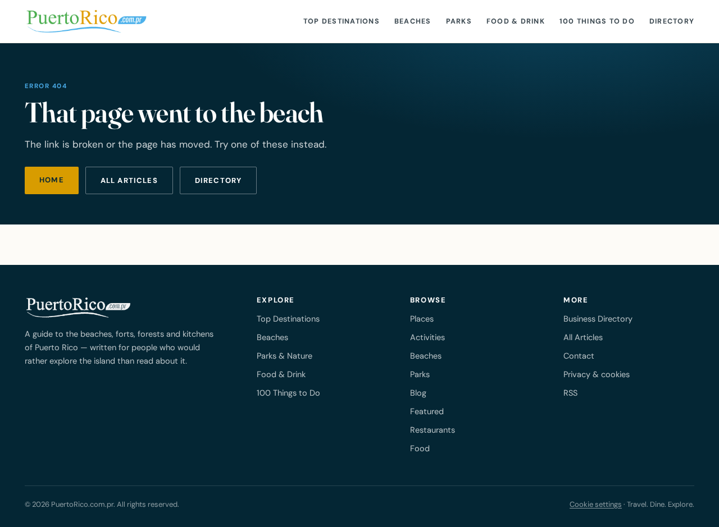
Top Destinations (341, 21)
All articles (129, 180)
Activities (427, 337)
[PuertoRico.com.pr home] (86, 21)
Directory (671, 21)
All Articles (583, 337)
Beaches (412, 21)
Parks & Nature (284, 356)
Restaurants (432, 430)
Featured (427, 411)
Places (422, 319)
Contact (578, 356)
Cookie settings (596, 504)
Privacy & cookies (596, 374)
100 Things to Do (597, 21)
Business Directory (597, 319)
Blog (418, 393)
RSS (570, 393)
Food (420, 448)
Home (51, 180)
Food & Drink (515, 21)
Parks (459, 21)
